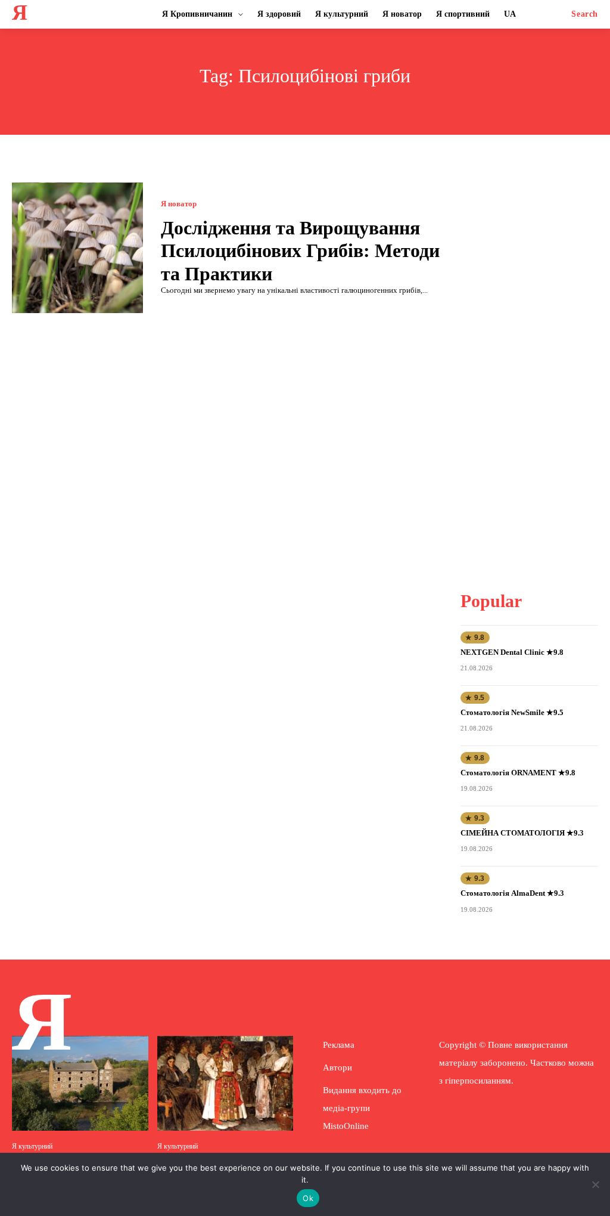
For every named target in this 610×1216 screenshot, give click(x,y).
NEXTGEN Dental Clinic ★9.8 (512, 652)
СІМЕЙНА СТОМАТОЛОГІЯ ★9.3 (522, 832)
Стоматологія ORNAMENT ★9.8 (517, 772)
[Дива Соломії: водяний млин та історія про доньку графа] (80, 1083)
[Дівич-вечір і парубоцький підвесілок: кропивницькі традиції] (225, 1083)
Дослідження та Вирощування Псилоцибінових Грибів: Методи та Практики (300, 250)
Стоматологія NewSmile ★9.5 (512, 712)
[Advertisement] (535, 361)
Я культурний (32, 1146)
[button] (584, 14)
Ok (308, 1198)
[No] (595, 1184)
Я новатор (179, 204)
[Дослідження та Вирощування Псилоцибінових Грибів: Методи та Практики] (77, 248)
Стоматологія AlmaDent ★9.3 (512, 893)
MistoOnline (346, 1126)
